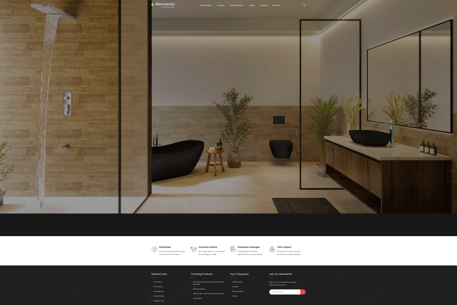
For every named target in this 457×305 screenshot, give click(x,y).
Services (264, 5)
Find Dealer (165, 247)
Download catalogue (249, 247)
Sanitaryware (205, 5)
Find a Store (158, 286)
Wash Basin (197, 298)
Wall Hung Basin (199, 289)
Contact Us (158, 282)
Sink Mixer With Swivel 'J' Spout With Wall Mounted (208, 283)
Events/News (159, 291)
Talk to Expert (284, 247)
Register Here (159, 301)
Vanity (252, 5)
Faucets (221, 5)
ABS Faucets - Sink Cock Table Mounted (208, 293)
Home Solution (237, 5)
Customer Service (207, 247)
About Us (276, 5)
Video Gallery (159, 296)
